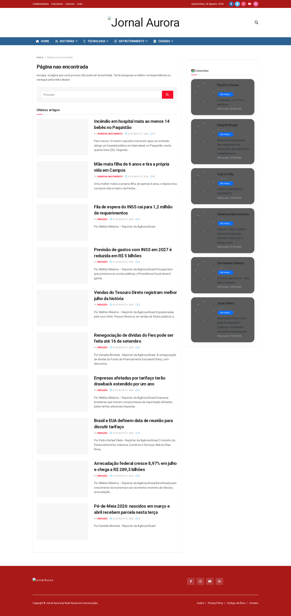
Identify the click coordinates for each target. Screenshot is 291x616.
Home (45, 41)
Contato (253, 603)
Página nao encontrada (60, 57)
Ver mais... (225, 94)
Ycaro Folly (225, 174)
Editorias (67, 41)
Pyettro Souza (228, 85)
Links (80, 4)
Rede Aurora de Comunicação (81, 603)
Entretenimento (131, 41)
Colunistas (57, 4)
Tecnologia (96, 41)
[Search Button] (167, 95)
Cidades (164, 41)
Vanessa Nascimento (110, 134)
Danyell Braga (227, 125)
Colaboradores (41, 4)
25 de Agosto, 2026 (137, 176)
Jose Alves (225, 303)
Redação (102, 219)
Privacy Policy (215, 603)
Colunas (69, 4)
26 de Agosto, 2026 (137, 134)
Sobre (200, 603)
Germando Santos (230, 263)
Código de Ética (236, 603)
